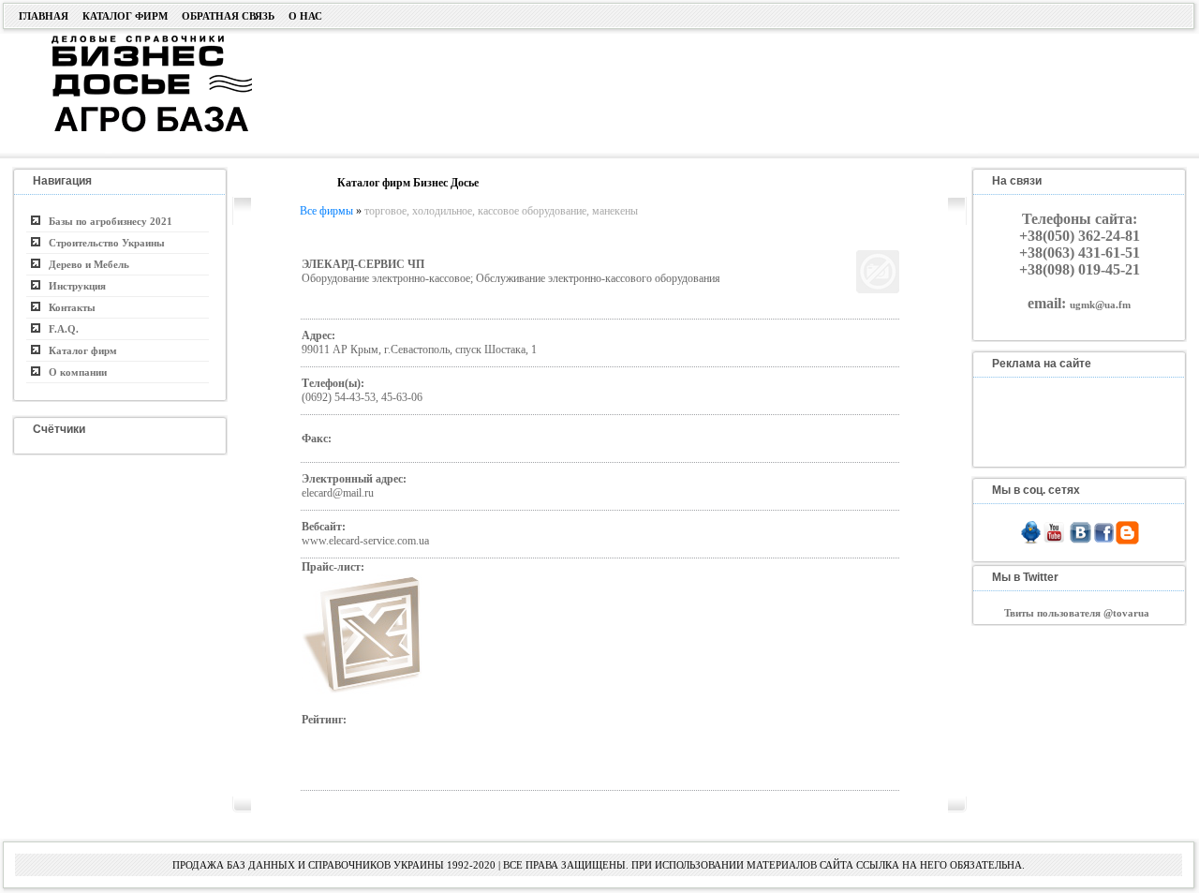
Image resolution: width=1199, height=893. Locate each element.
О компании (73, 372)
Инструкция (73, 285)
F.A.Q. (59, 329)
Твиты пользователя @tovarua (1076, 612)
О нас (305, 16)
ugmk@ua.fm (1100, 304)
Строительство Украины (102, 242)
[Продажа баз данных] (129, 40)
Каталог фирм (125, 16)
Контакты (68, 307)
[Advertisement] (706, 91)
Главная (43, 16)
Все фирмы (326, 210)
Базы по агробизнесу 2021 (106, 221)
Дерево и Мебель (84, 264)
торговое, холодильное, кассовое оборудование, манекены (501, 210)
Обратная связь (228, 16)
